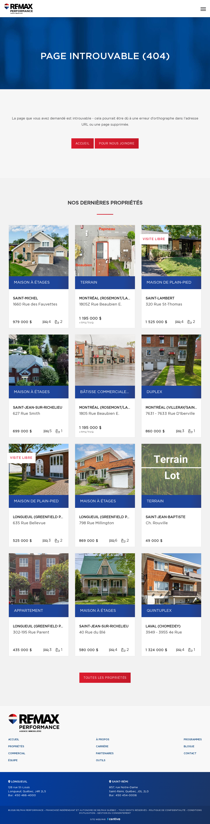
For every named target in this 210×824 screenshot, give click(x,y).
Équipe (13, 760)
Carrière (102, 746)
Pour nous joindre (117, 143)
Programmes (193, 739)
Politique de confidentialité (167, 810)
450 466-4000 (25, 795)
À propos (102, 739)
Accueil (82, 143)
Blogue (189, 746)
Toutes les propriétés (105, 677)
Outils (100, 760)
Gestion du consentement (114, 813)
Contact (190, 753)
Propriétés (16, 746)
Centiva (113, 819)
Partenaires (105, 753)
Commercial (16, 753)
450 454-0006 (126, 795)
